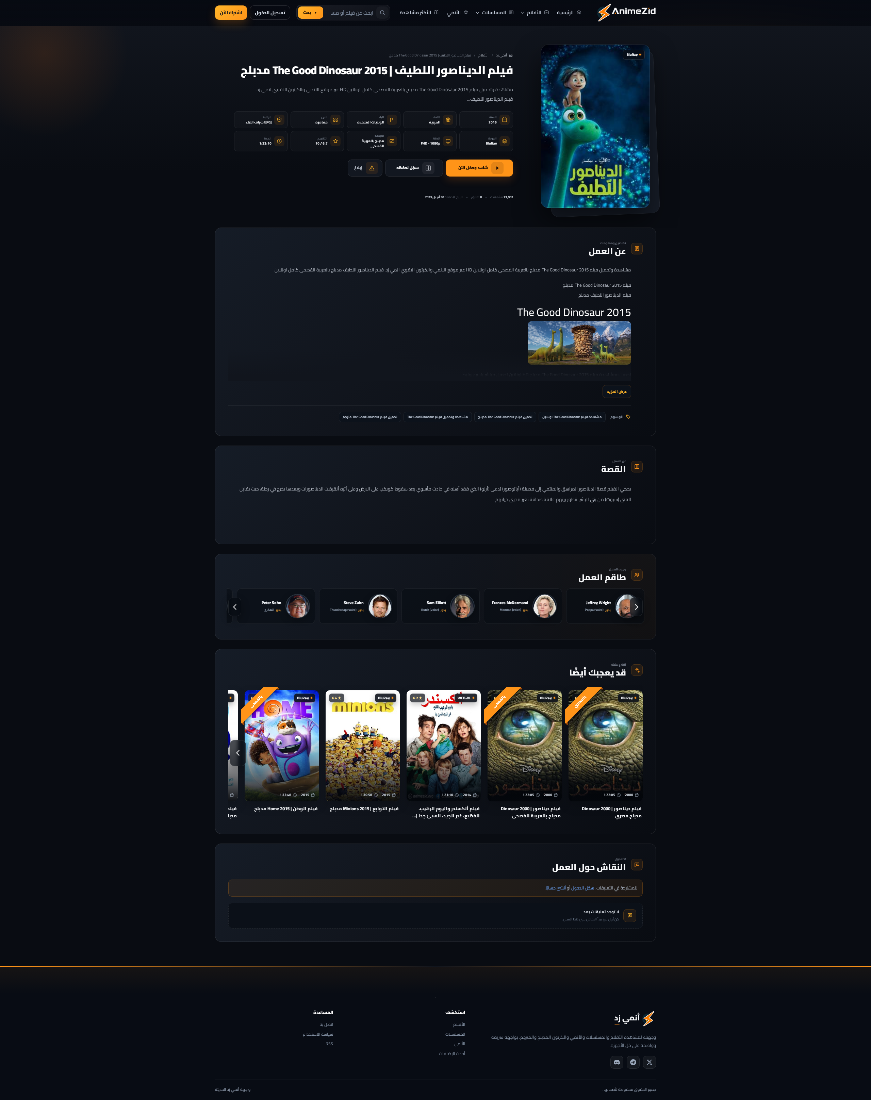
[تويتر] (649, 1062)
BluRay (491, 143)
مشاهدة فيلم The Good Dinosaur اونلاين (572, 417)
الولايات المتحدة (370, 122)
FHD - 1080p (430, 143)
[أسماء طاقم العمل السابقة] (636, 607)
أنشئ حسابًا (556, 888)
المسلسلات (455, 1034)
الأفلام (483, 55)
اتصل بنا (326, 1024)
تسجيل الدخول (270, 12)
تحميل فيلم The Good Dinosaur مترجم (370, 417)
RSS (329, 1044)
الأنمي (459, 1044)
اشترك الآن (231, 12)
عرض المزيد (617, 391)
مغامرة (321, 122)
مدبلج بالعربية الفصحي (373, 143)
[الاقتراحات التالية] (238, 753)
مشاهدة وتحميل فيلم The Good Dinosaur (437, 417)
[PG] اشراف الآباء (259, 122)
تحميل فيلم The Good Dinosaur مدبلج (505, 417)
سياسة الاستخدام (318, 1034)
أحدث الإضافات (452, 1054)
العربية (434, 122)
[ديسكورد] (616, 1062)
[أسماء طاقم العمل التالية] (234, 607)
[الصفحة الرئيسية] (626, 12)
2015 (493, 122)
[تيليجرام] (633, 1062)
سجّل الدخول (582, 888)
